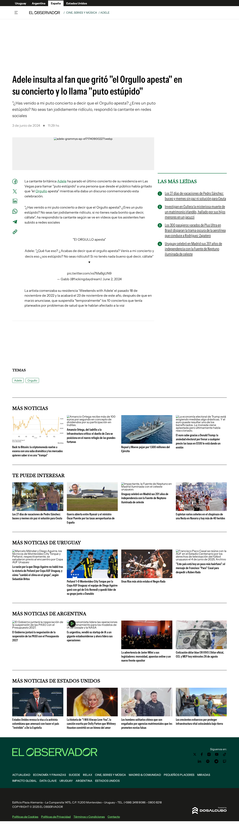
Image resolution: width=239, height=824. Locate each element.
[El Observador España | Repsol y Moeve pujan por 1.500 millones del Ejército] (146, 442)
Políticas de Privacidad (56, 816)
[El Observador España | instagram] (209, 754)
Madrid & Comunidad (145, 775)
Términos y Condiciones (89, 816)
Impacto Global (24, 780)
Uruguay (20, 3)
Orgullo (41, 191)
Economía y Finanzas (49, 775)
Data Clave (48, 780)
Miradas (203, 775)
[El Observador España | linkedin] (199, 761)
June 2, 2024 (112, 279)
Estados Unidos (76, 3)
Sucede (74, 775)
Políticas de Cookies (25, 816)
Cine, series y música (81, 12)
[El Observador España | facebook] (201, 754)
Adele (61, 181)
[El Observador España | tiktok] (225, 754)
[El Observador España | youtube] (216, 754)
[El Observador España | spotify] (208, 761)
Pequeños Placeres (179, 775)
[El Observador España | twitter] (194, 754)
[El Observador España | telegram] (216, 761)
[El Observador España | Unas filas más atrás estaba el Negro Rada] (146, 576)
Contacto (114, 816)
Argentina (38, 3)
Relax (87, 775)
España (56, 3)
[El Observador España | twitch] (225, 761)
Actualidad (21, 775)
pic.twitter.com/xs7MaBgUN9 (89, 273)
